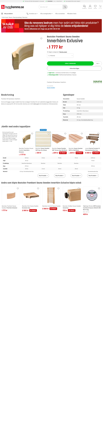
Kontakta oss (32, 13)
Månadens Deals (71, 13)
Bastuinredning (17, 17)
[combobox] (60, 55)
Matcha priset (63, 52)
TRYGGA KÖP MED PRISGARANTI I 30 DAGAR (34, 1)
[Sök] (65, 7)
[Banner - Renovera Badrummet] (51, 25)
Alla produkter (8, 13)
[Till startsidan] (12, 7)
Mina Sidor (90, 8)
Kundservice (84, 8)
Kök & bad (5, 17)
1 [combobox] (97, 63)
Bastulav (25, 17)
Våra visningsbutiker (45, 13)
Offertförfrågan (74, 68)
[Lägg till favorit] (41, 38)
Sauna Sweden (51, 87)
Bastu (10, 17)
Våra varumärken (60, 13)
